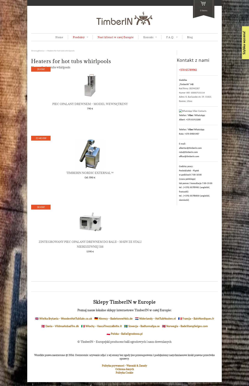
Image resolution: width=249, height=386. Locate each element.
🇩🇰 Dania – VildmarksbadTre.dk (60, 326)
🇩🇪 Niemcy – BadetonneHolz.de (113, 318)
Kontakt (145, 37)
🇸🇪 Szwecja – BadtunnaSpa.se (142, 326)
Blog (190, 37)
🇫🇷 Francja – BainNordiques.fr (196, 318)
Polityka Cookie (124, 372)
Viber (190, 115)
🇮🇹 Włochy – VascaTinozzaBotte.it (101, 326)
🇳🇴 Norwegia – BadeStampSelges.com (185, 326)
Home (59, 37)
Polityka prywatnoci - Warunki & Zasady (124, 365)
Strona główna (37, 51)
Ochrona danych (124, 369)
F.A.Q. (167, 37)
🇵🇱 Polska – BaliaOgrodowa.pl (125, 334)
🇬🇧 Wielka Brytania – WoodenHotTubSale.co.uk (63, 318)
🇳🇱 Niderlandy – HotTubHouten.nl (155, 318)
